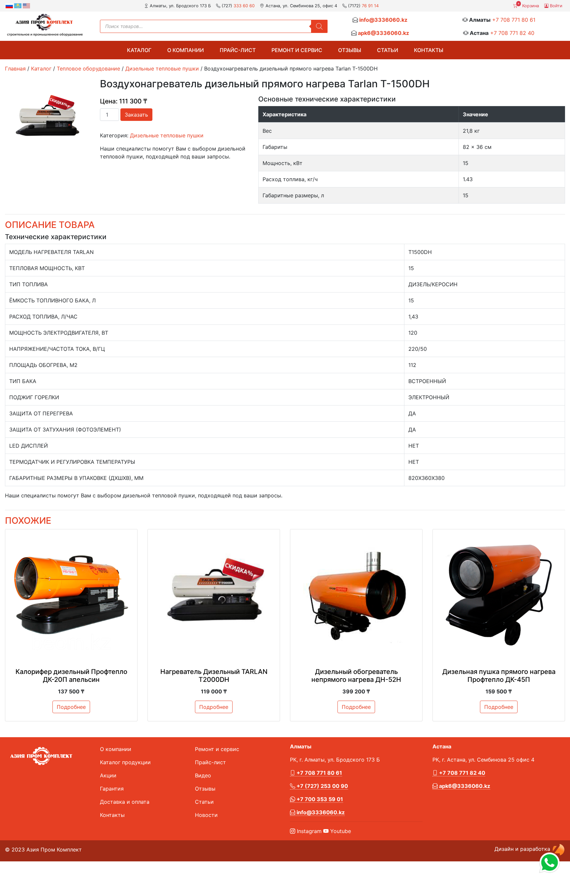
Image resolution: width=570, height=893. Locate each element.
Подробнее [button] (71, 707)
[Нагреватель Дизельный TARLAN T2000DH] (214, 595)
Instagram (308, 831)
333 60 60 (244, 5)
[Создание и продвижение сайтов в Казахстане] (558, 849)
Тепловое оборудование (88, 68)
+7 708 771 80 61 (513, 19)
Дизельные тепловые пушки (162, 68)
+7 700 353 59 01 (319, 799)
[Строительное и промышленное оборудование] (45, 25)
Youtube (340, 831)
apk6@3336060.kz (383, 33)
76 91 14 (370, 5)
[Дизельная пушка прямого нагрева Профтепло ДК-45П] (499, 595)
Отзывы (349, 50)
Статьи (387, 50)
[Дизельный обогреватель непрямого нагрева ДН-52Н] (356, 595)
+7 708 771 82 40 (512, 33)
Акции (108, 775)
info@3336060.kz (383, 19)
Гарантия (112, 788)
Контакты (428, 50)
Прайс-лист (238, 50)
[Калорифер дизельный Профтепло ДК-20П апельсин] (71, 595)
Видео (203, 775)
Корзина (528, 5)
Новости (206, 815)
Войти (555, 5)
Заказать (136, 114)
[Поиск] (319, 26)
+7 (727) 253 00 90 (321, 786)
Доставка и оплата (124, 801)
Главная (15, 68)
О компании (185, 50)
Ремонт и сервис (296, 50)
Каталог (139, 50)
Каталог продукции (125, 762)
